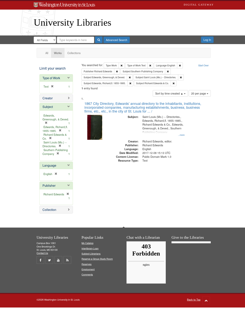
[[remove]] (66, 194)
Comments (87, 274)
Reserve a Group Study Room (97, 258)
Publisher (49, 185)
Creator (47, 98)
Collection (49, 209)
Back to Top (193, 299)
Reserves (86, 264)
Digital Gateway (199, 4)
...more (181, 134)
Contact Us (42, 253)
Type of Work (51, 78)
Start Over (203, 65)
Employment (88, 269)
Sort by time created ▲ (169, 93)
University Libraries (72, 22)
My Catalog (87, 243)
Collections (74, 53)
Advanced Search (116, 40)
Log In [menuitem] (207, 40)
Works (58, 53)
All (46, 53)
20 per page (199, 93)
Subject (47, 106)
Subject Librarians (91, 253)
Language (49, 165)
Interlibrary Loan (90, 248)
